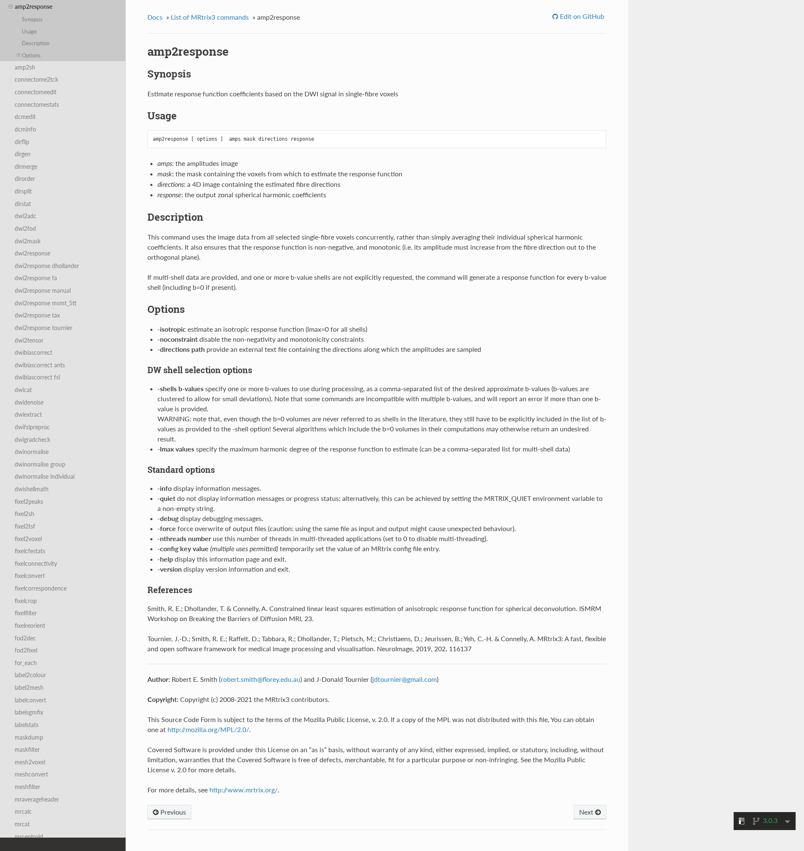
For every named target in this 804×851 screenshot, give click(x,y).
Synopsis (32, 19)
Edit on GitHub (581, 16)
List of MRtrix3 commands (210, 17)
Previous (172, 812)
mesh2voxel (30, 762)
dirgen (23, 153)
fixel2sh (24, 513)
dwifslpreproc (32, 427)
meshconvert (31, 774)
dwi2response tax (37, 315)
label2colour (30, 674)
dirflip (22, 141)
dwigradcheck (32, 439)
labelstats (27, 724)
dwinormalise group (40, 464)
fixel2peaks (29, 501)
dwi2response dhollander (47, 265)
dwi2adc (25, 215)
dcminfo (25, 129)
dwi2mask (28, 241)
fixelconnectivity (36, 563)
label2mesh (29, 687)
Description (35, 43)
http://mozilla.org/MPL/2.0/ (208, 729)
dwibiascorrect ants (40, 365)
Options (31, 55)
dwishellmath (32, 489)
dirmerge (26, 166)
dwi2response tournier (43, 327)
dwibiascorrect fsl (37, 377)
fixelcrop (26, 600)
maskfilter (27, 749)
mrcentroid (29, 836)
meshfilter (27, 786)
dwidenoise (29, 402)
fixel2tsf (25, 526)
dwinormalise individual (45, 476)
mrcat (22, 824)
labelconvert (30, 700)
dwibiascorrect (33, 352)
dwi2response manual (43, 290)
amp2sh (25, 67)
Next (587, 812)
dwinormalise (32, 451)
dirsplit (23, 191)
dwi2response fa (36, 277)
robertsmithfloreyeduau (260, 679)
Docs (154, 17)
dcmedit (25, 116)
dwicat (23, 389)
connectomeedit (36, 91)
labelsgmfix (29, 712)
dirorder (25, 178)
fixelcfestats (30, 550)
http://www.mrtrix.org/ (243, 790)
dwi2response (32, 253)
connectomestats (37, 104)
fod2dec (25, 638)
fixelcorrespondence (41, 588)
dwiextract (28, 414)
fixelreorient (30, 625)
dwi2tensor (29, 340)
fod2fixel (26, 650)
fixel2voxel (28, 538)
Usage (29, 31)
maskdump (29, 737)
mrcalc (23, 811)
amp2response (33, 6)
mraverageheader (37, 799)
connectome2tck (36, 79)
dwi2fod (25, 228)
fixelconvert (30, 575)
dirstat (23, 203)
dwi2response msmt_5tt (46, 303)
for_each (26, 662)
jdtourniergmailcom (404, 679)
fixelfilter (26, 612)
